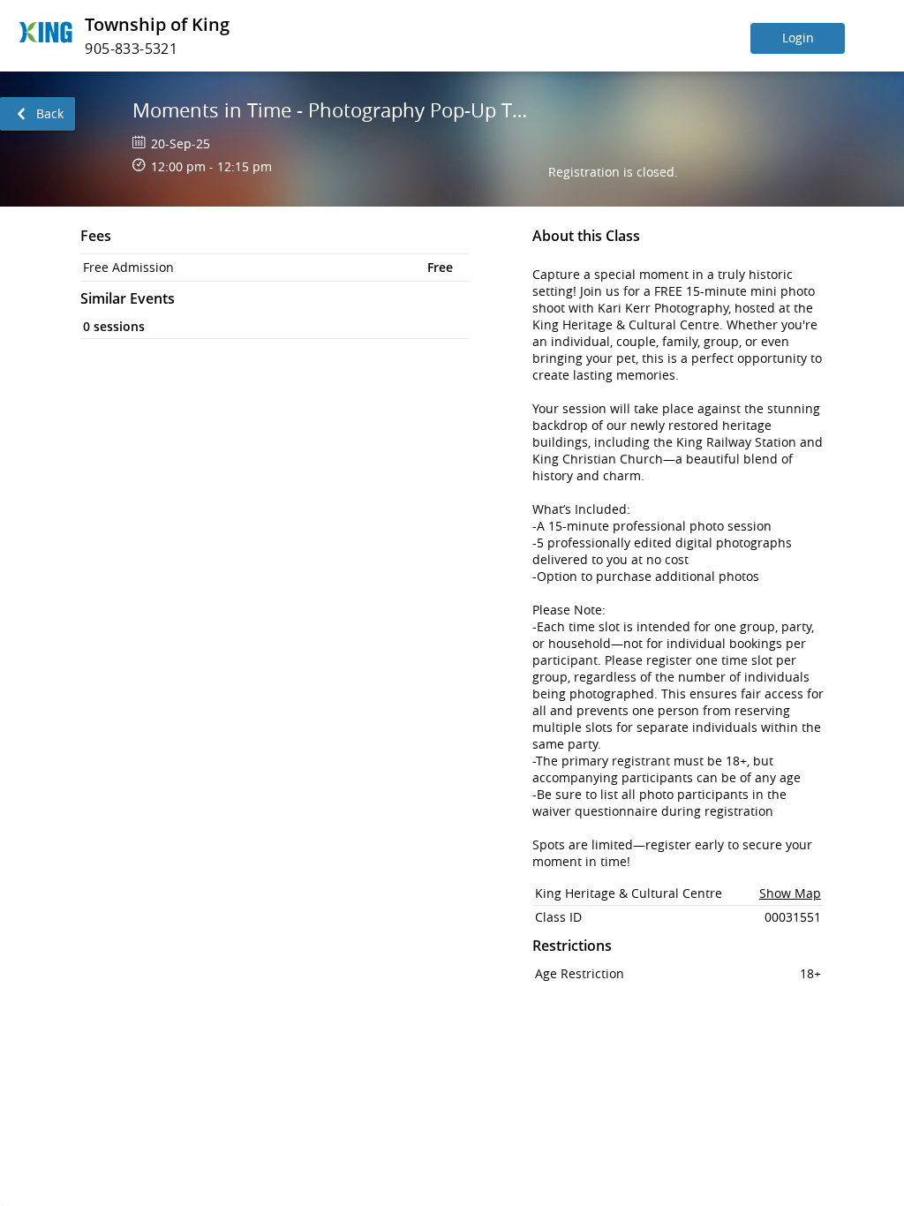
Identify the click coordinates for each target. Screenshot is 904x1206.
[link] (37, 114)
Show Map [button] (790, 893)
